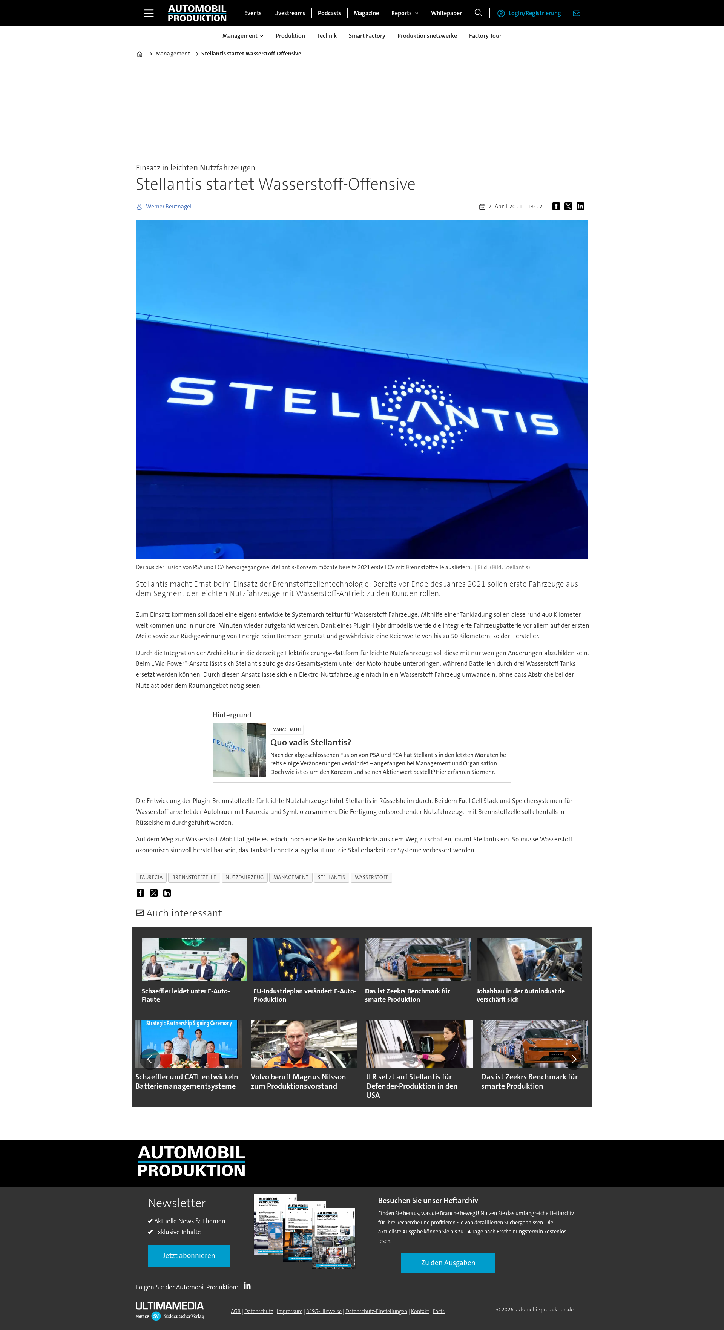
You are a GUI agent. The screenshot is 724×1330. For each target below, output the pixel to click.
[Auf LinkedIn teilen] (581, 206)
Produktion (290, 36)
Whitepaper (446, 13)
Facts (439, 1311)
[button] (150, 1059)
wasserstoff (371, 877)
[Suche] (478, 13)
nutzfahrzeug (244, 877)
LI (249, 1285)
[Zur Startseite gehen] (197, 13)
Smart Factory (367, 36)
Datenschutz (258, 1311)
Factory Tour (485, 36)
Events (253, 13)
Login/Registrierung (535, 13)
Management (240, 36)
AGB (236, 1311)
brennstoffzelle (194, 877)
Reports (401, 13)
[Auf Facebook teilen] (557, 206)
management (290, 877)
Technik (327, 36)
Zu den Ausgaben (448, 1262)
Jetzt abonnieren (189, 1255)
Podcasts (329, 13)
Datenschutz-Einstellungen (376, 1311)
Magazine (366, 13)
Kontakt (420, 1311)
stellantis (331, 877)
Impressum (289, 1311)
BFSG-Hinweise (324, 1311)
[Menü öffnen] (149, 13)
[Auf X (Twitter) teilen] (569, 206)
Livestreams (289, 13)
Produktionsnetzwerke (427, 36)
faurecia (151, 877)
